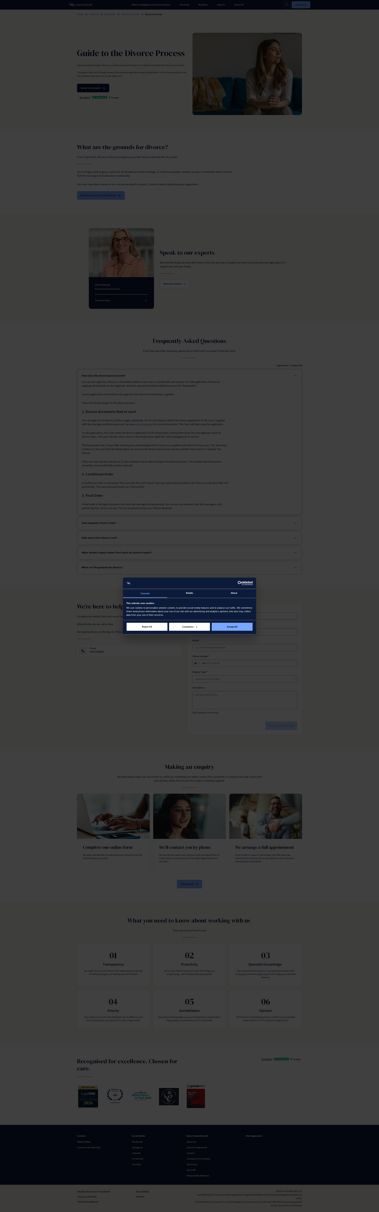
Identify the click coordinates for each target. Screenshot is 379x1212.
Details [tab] (189, 593)
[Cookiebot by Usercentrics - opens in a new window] (240, 583)
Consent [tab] (145, 593)
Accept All (232, 626)
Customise (187, 626)
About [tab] (234, 593)
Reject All (147, 626)
